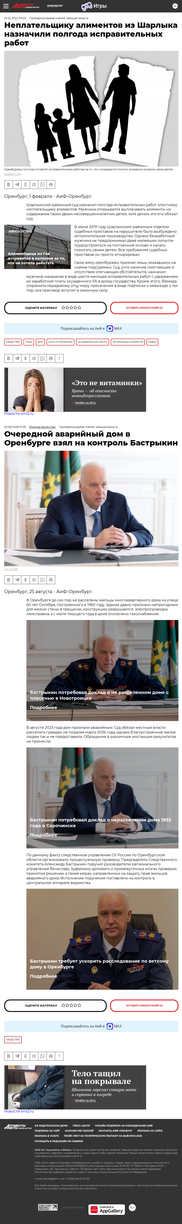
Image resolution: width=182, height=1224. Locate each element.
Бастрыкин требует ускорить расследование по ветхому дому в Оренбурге (99, 964)
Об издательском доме (51, 1125)
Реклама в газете (47, 1136)
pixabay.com (12, 174)
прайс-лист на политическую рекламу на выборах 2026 (103, 1136)
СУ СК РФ (11, 569)
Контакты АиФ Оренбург (115, 1130)
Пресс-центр (81, 1125)
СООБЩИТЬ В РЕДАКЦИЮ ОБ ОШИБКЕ (59, 1141)
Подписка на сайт (47, 1130)
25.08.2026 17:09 (15, 427)
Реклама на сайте (149, 1130)
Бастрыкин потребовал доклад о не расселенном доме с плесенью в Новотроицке (99, 695)
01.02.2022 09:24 (15, 18)
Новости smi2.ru (19, 413)
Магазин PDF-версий (79, 1130)
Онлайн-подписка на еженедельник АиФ (124, 1125)
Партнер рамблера (72, 1207)
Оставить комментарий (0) (144, 307)
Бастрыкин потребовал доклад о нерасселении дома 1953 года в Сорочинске (100, 822)
